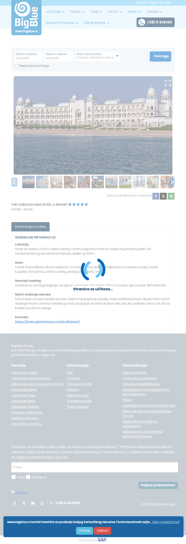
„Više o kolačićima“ (165, 522)
